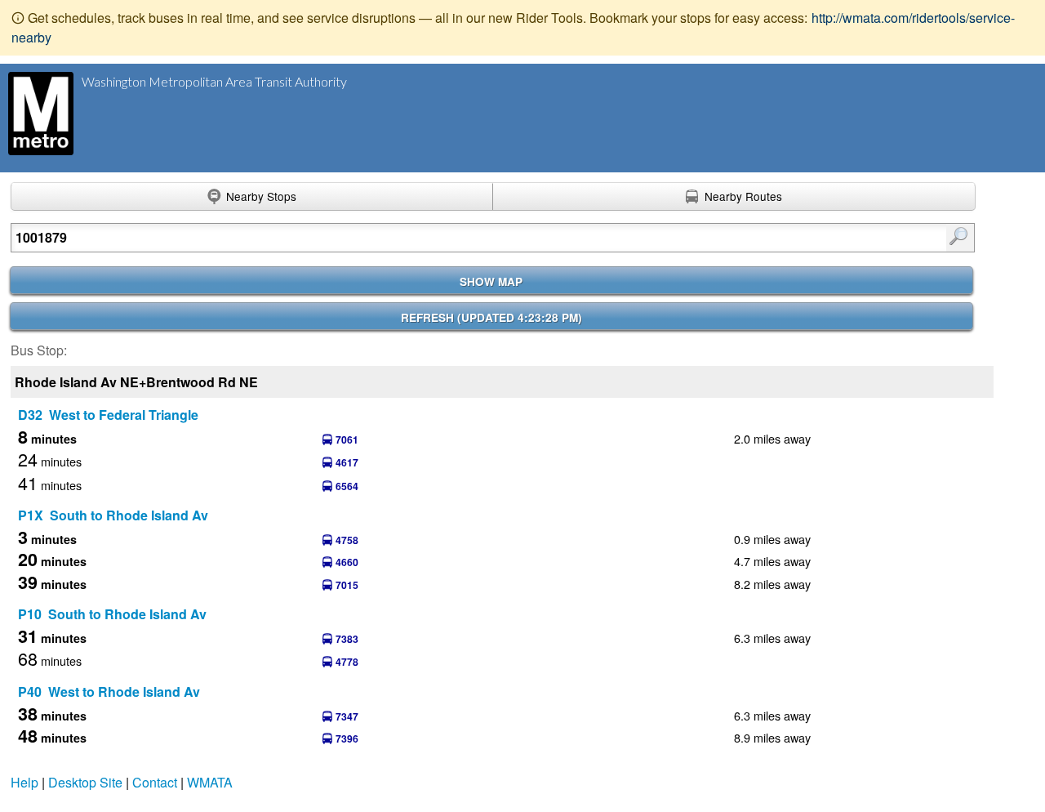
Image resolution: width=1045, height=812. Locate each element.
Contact (154, 782)
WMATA (210, 782)
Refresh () (491, 317)
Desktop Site (85, 782)
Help (24, 782)
